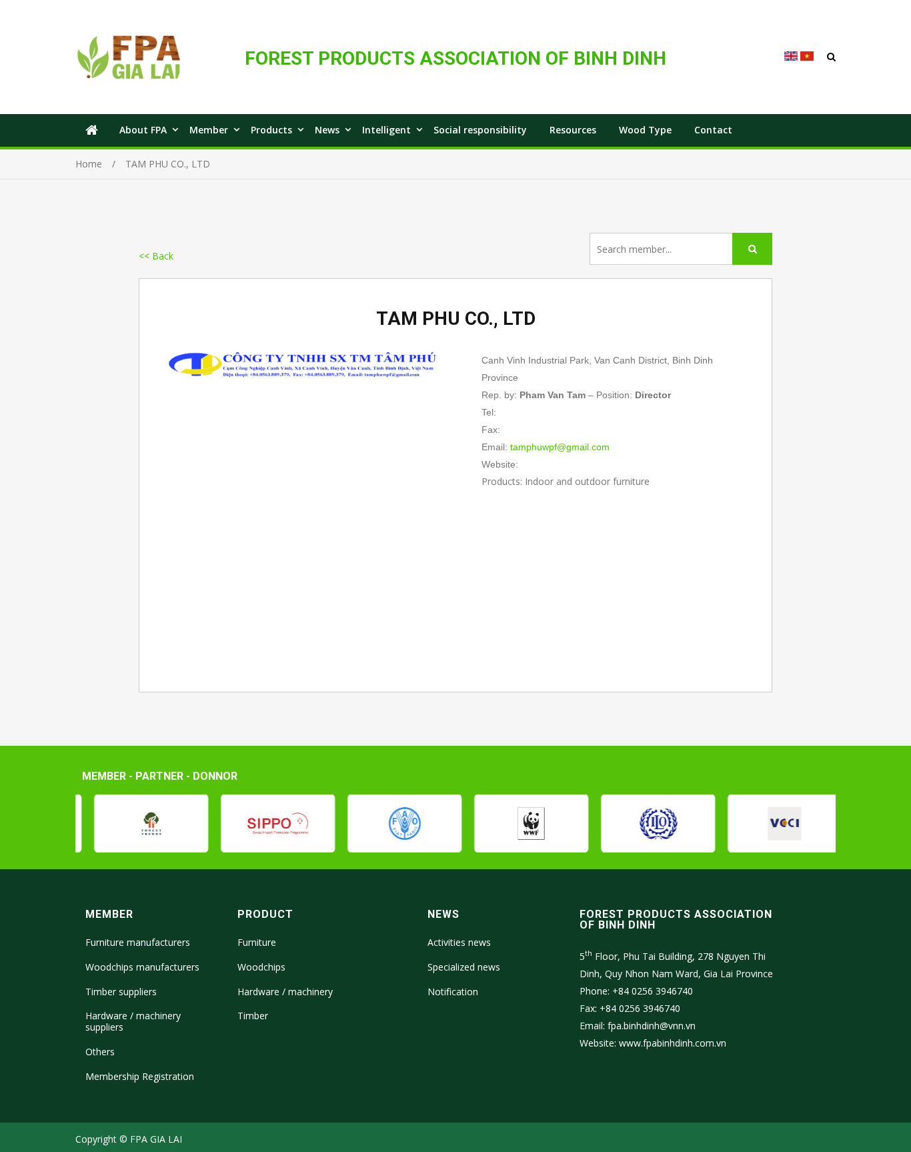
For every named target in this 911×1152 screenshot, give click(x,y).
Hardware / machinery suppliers (133, 1021)
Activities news (459, 942)
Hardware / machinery (285, 991)
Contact (713, 129)
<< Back (156, 255)
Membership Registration (139, 1076)
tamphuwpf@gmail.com (560, 447)
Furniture (256, 942)
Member (208, 129)
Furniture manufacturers (137, 942)
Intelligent (386, 129)
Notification (452, 991)
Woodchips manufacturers (142, 967)
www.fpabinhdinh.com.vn (672, 1043)
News (327, 129)
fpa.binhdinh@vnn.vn (652, 1025)
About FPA (143, 129)
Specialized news (463, 967)
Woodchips (261, 967)
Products (271, 129)
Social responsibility (480, 129)
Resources (573, 129)
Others (100, 1051)
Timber (252, 1015)
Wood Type (645, 129)
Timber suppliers (121, 991)
